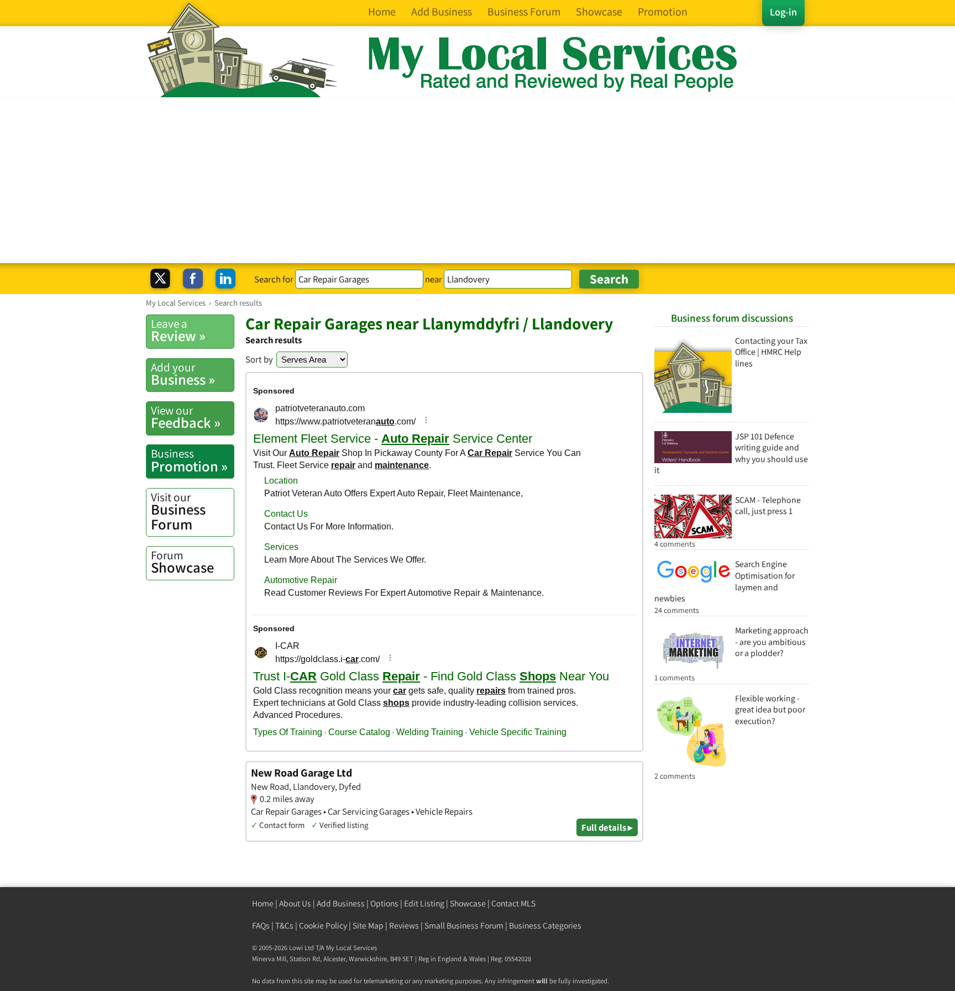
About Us (295, 903)
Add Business (341, 903)
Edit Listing (424, 903)
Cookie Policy (323, 925)
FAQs (261, 925)
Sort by (259, 359)
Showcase (182, 562)
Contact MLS (513, 903)
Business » (183, 374)
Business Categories (545, 925)
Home (263, 903)
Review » (178, 330)
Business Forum (178, 511)
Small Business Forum (463, 925)
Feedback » (186, 417)
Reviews (404, 925)
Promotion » (189, 460)
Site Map (368, 925)
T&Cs (284, 925)
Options (384, 903)
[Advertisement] (477, 180)
